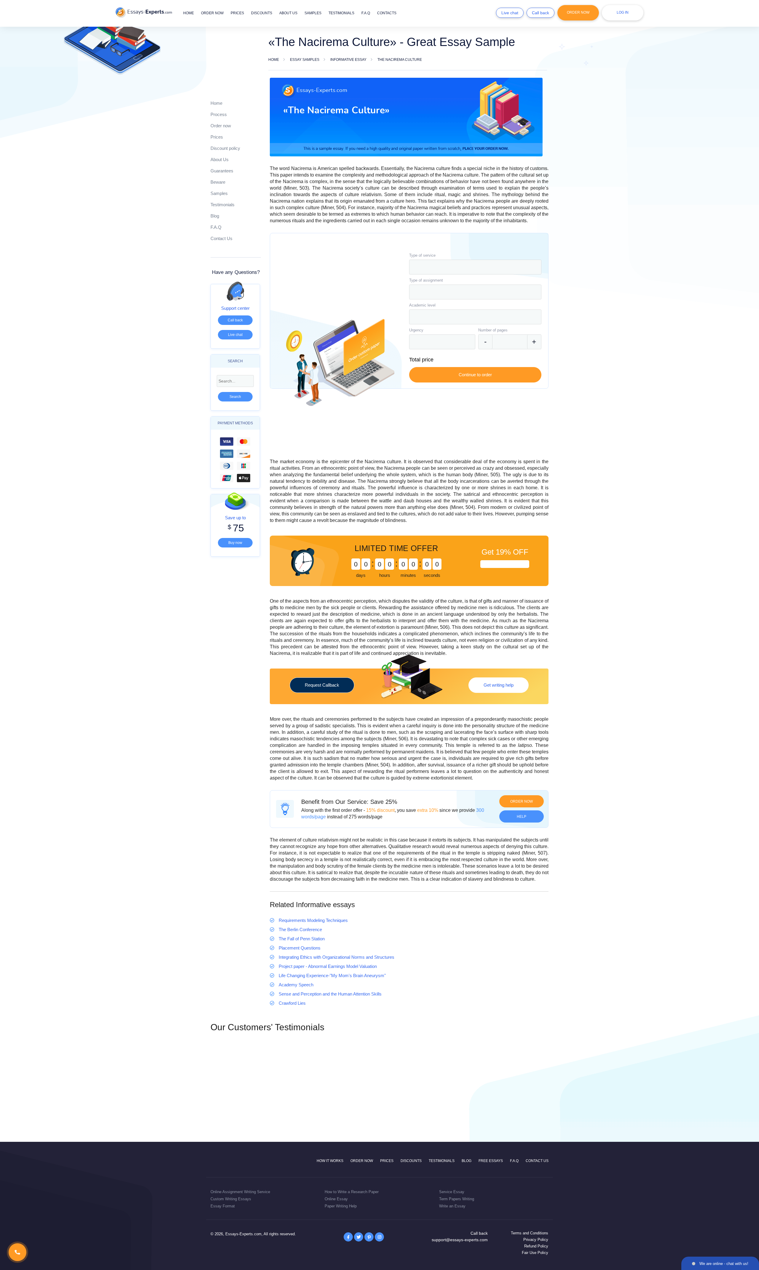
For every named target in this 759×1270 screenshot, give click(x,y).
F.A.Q (365, 13)
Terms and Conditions (529, 1233)
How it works (330, 1161)
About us (288, 13)
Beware (218, 182)
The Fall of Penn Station (302, 938)
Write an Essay (452, 1206)
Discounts (261, 13)
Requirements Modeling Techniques (313, 920)
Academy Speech (296, 984)
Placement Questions (299, 947)
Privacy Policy (535, 1239)
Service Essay (451, 1192)
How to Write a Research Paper (352, 1192)
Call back (540, 12)
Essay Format (223, 1206)
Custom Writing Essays (231, 1199)
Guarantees (222, 170)
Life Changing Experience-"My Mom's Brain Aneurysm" (332, 975)
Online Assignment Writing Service (240, 1192)
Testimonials (341, 13)
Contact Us (221, 238)
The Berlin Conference (300, 929)
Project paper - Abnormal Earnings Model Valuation (328, 966)
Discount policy (225, 148)
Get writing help (499, 685)
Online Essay (336, 1199)
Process (219, 114)
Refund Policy (536, 1246)
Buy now (235, 543)
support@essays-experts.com (460, 1239)
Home (188, 13)
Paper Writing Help (341, 1206)
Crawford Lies (292, 1003)
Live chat (509, 12)
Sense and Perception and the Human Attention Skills (330, 993)
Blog (215, 215)
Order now (212, 13)
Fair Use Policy (535, 1252)
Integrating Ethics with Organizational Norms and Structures (336, 957)
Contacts (386, 13)
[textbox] (475, 267)
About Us (220, 159)
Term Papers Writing (456, 1199)
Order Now (578, 12)
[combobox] (475, 267)
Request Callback (322, 685)
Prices (237, 13)
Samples (312, 13)
